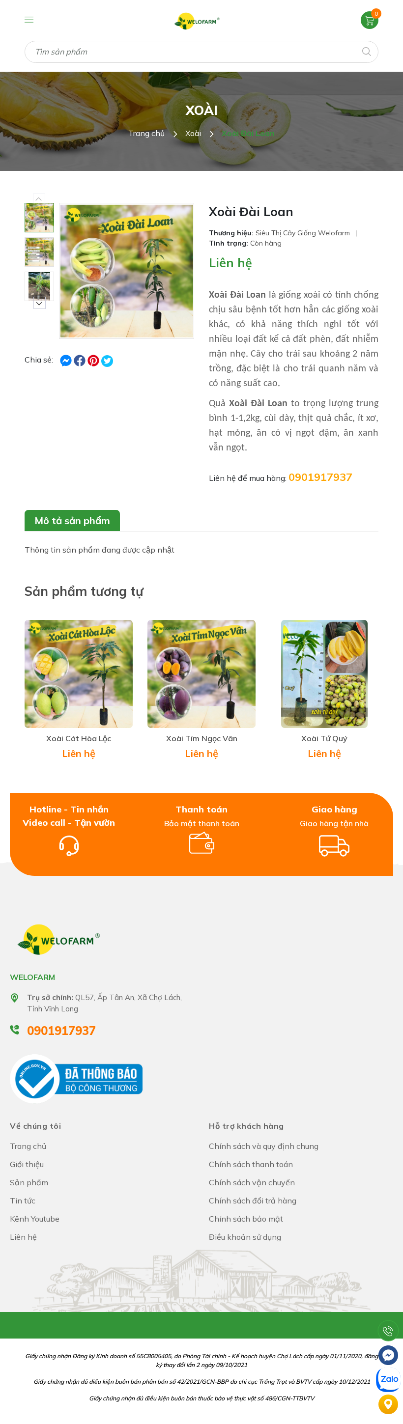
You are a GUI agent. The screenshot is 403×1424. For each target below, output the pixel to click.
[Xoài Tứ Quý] (324, 674)
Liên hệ (230, 262)
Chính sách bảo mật (246, 1219)
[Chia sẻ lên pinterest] (94, 359)
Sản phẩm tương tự (84, 591)
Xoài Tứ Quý (324, 738)
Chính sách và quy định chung (263, 1146)
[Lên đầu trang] (388, 1306)
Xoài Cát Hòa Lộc (78, 738)
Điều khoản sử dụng (245, 1237)
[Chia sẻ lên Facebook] (67, 359)
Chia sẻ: (39, 359)
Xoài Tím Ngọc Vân (201, 738)
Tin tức (22, 1200)
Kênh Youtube (34, 1219)
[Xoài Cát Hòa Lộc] (79, 674)
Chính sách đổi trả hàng (252, 1200)
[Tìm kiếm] (366, 51)
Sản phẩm (29, 1182)
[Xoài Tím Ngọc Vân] (201, 674)
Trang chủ (28, 1146)
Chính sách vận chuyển (252, 1182)
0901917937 (320, 477)
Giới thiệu (27, 1164)
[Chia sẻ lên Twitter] (107, 361)
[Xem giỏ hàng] (369, 19)
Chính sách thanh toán (251, 1164)
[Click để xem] (126, 271)
